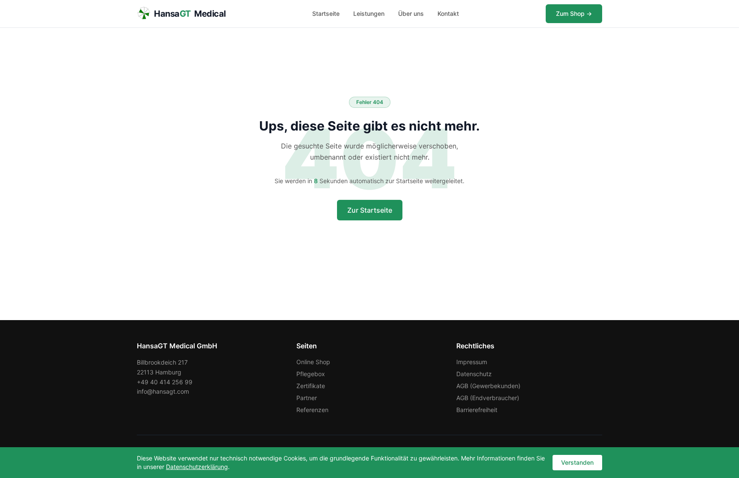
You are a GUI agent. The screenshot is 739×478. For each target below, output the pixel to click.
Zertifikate (310, 385)
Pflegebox (310, 373)
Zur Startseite (369, 210)
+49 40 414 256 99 (164, 382)
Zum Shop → (574, 13)
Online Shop (313, 361)
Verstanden (577, 462)
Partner (306, 397)
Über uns (411, 13)
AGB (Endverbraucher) (487, 397)
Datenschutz (474, 373)
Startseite (326, 13)
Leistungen (368, 13)
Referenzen (312, 409)
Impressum (471, 361)
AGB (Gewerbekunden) (488, 385)
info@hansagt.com (163, 391)
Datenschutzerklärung (197, 466)
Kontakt (448, 13)
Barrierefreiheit (476, 409)
